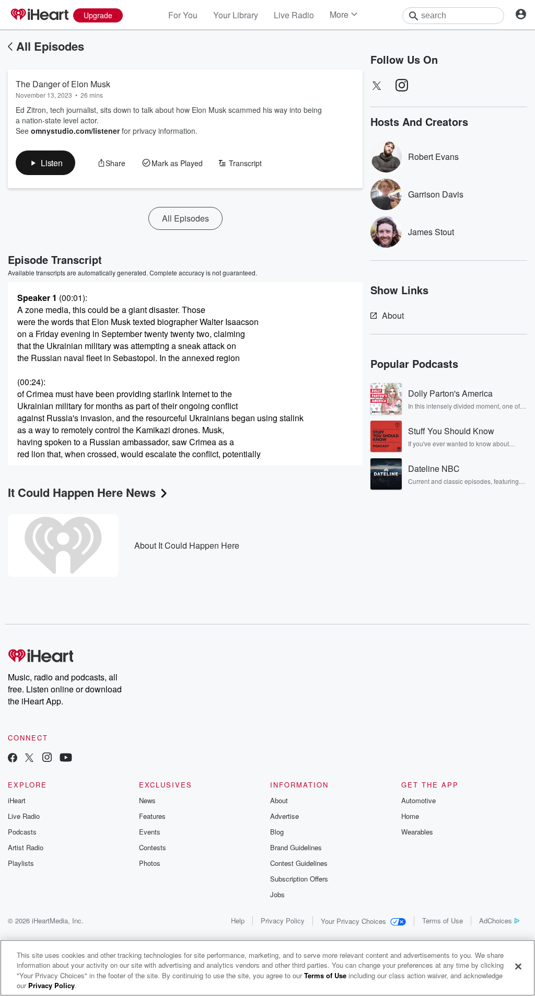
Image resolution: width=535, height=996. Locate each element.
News (147, 800)
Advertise (284, 816)
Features (152, 816)
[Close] (518, 966)
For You (182, 15)
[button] (45, 162)
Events (149, 832)
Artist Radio (25, 847)
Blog (277, 832)
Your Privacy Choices (353, 921)
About (393, 315)
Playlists (21, 863)
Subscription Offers (299, 879)
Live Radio (294, 15)
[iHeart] (39, 15)
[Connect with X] (29, 758)
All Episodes (50, 46)
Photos (149, 863)
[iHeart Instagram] (47, 758)
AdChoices (495, 920)
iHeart (17, 800)
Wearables (417, 832)
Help (238, 920)
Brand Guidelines (296, 847)
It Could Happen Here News (82, 492)
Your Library (235, 15)
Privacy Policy (283, 920)
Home (410, 816)
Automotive (418, 800)
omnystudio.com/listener (75, 130)
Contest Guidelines (299, 863)
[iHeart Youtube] (66, 758)
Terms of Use (442, 920)
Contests (152, 847)
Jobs (277, 894)
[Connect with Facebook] (12, 758)
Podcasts (22, 832)
